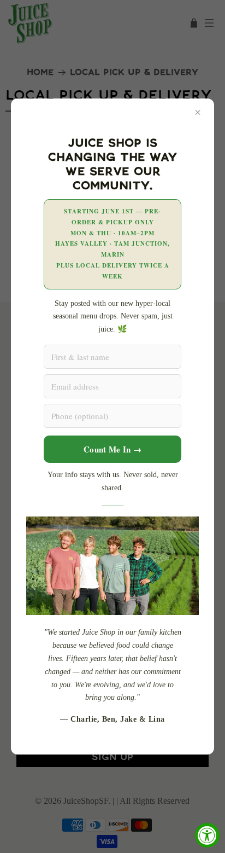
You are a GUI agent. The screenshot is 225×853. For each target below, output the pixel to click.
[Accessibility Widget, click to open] (207, 835)
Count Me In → (112, 449)
